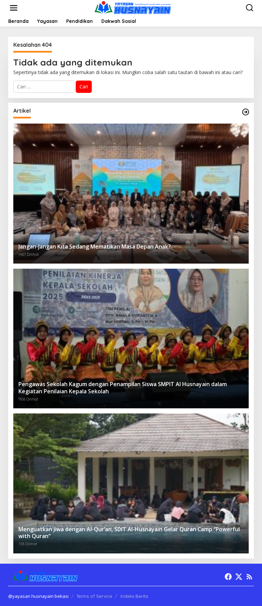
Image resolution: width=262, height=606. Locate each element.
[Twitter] (238, 576)
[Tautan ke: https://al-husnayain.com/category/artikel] (246, 112)
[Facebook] (228, 576)
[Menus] (13, 8)
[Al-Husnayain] (132, 7)
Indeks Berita (134, 596)
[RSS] (249, 576)
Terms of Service (94, 596)
